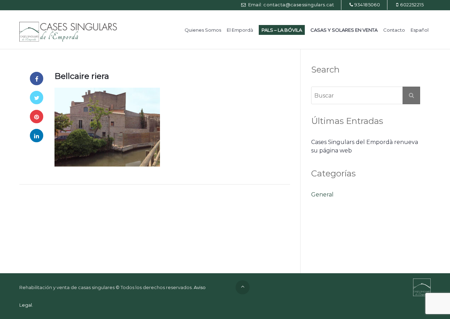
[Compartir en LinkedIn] (36, 135)
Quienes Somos (203, 30)
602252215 (412, 4)
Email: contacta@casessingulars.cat (290, 4)
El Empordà (240, 30)
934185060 (367, 4)
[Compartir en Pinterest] (36, 116)
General (322, 194)
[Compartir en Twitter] (36, 97)
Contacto (394, 30)
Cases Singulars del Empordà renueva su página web (364, 146)
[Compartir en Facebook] (36, 78)
